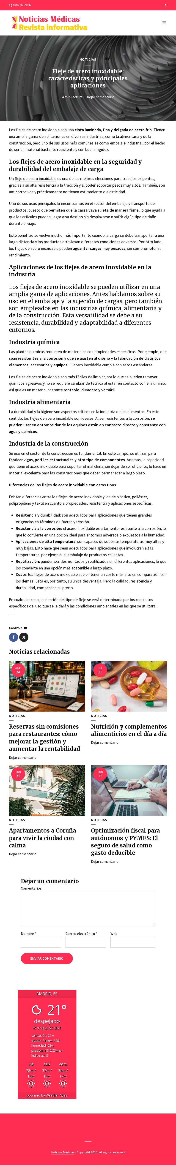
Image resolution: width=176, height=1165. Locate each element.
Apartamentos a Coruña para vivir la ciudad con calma (42, 838)
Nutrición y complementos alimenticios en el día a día (129, 730)
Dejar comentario (100, 97)
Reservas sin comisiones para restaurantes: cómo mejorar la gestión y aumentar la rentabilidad (44, 737)
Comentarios (31, 888)
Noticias (88, 59)
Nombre (28, 933)
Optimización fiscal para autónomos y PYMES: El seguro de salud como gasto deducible (125, 841)
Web (113, 933)
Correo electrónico (81, 933)
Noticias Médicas (62, 1152)
